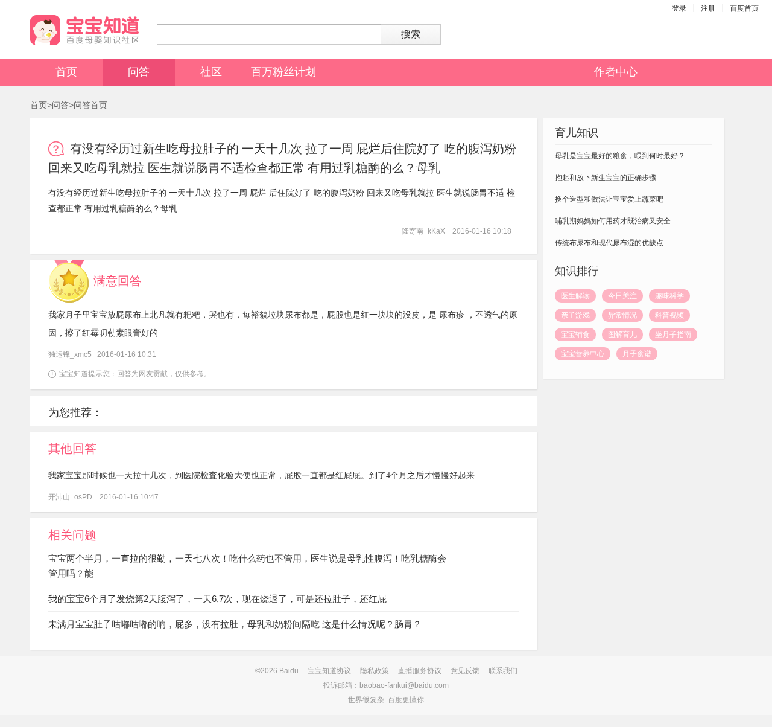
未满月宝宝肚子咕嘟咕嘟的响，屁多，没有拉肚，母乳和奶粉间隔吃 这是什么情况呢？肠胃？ (235, 624)
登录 (679, 8)
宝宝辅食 (575, 334)
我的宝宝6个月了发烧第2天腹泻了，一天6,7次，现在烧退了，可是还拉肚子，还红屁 (217, 599)
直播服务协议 (419, 671)
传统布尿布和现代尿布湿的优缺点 (609, 243)
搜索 (410, 34)
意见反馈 (465, 671)
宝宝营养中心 (582, 354)
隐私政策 (374, 671)
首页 (66, 72)
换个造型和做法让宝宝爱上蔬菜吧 (609, 199)
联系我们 (503, 671)
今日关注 (622, 296)
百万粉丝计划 (283, 72)
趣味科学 (669, 296)
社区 (211, 72)
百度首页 (744, 8)
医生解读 (575, 296)
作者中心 (616, 72)
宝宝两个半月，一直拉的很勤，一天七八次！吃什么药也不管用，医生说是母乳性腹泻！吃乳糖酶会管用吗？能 (247, 565)
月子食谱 (636, 354)
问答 (139, 72)
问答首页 (90, 105)
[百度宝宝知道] (84, 30)
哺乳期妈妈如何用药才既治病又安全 (613, 221)
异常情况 (622, 315)
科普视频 (669, 315)
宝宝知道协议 (329, 671)
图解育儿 (622, 334)
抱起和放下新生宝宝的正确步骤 (605, 177)
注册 (708, 8)
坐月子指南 (673, 334)
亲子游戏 (575, 315)
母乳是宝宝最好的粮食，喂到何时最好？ (620, 156)
